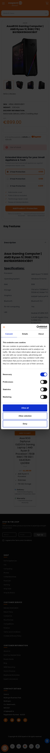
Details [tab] (25, 334)
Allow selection (25, 416)
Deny (25, 424)
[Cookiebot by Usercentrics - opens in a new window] (36, 327)
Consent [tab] (9, 334)
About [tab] (41, 334)
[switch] (43, 382)
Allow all (25, 408)
